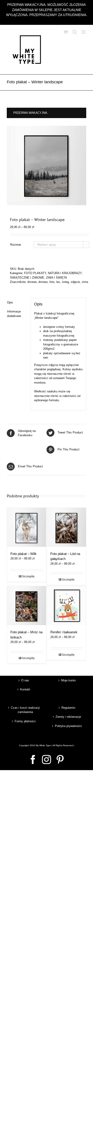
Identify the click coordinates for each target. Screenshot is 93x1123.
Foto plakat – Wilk (23, 554)
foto (51, 282)
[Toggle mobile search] (74, 32)
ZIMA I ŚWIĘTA (56, 277)
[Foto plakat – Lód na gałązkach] (66, 527)
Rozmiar (15, 244)
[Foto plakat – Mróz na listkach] (26, 605)
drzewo (43, 282)
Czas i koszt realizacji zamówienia (25, 710)
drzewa (32, 282)
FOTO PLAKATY (35, 273)
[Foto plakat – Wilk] (26, 527)
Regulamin (68, 707)
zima (85, 282)
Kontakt (25, 689)
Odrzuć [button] (46, 20)
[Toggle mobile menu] (83, 32)
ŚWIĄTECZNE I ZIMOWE (27, 277)
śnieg (65, 282)
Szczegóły (28, 576)
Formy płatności (25, 721)
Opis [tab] (10, 302)
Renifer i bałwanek (63, 632)
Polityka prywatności (68, 726)
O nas (25, 680)
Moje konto (68, 680)
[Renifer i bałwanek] (66, 605)
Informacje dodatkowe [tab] (14, 314)
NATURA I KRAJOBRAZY (64, 273)
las (58, 282)
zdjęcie (75, 282)
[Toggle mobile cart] (65, 32)
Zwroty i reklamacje (68, 716)
